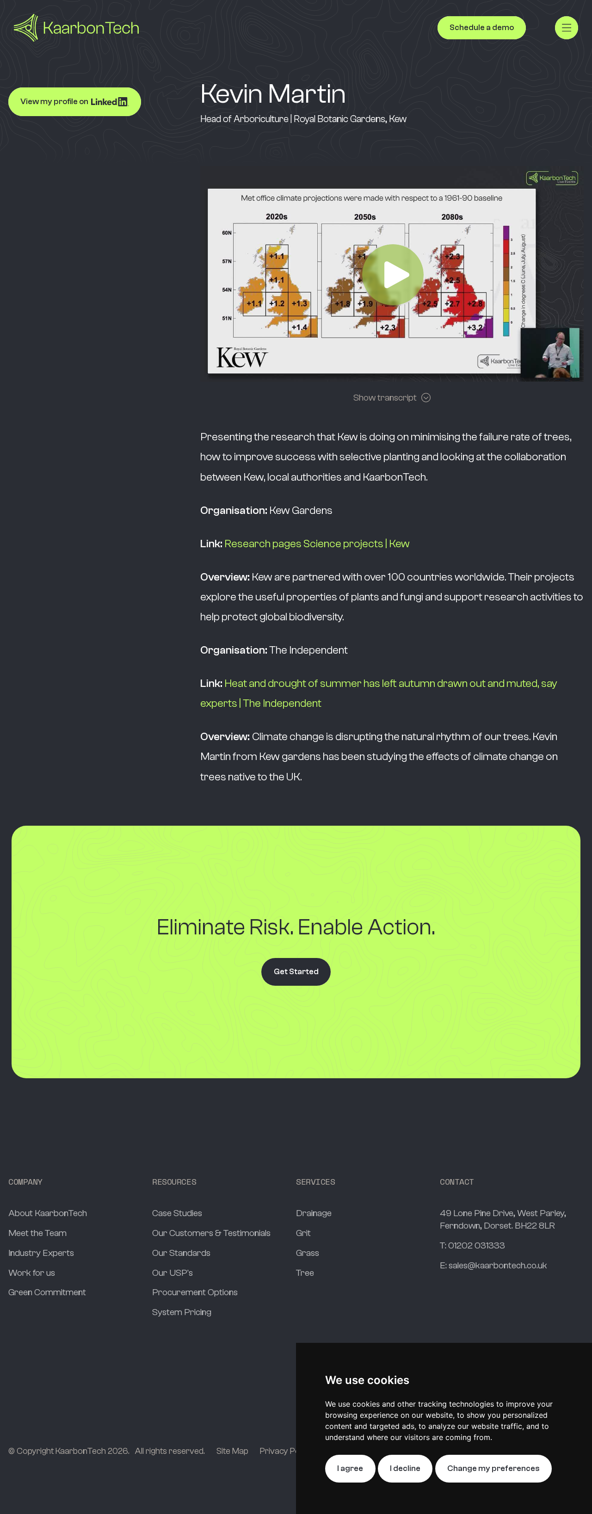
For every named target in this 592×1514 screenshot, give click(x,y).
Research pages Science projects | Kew (317, 544)
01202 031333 (476, 1245)
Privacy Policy (286, 1451)
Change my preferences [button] (493, 1468)
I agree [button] (350, 1468)
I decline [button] (405, 1468)
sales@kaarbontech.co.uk (498, 1265)
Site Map (232, 1451)
